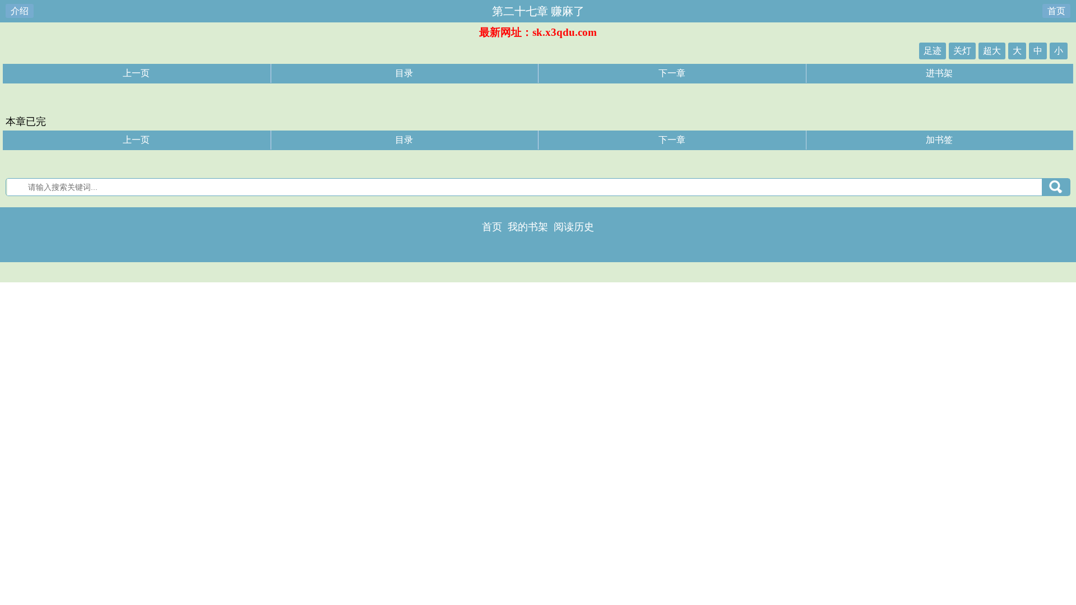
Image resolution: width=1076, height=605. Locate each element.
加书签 (939, 140)
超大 (992, 50)
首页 (1056, 11)
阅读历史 (574, 226)
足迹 (933, 50)
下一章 (671, 73)
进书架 (939, 73)
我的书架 (528, 226)
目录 (404, 73)
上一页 (136, 73)
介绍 (20, 11)
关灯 (962, 50)
